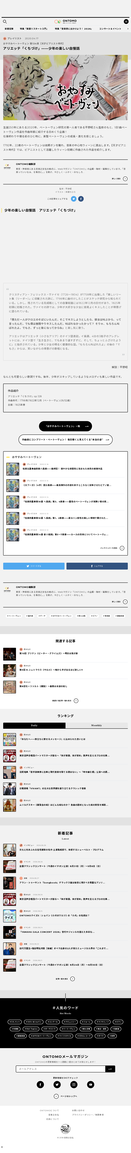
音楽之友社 (53, 1115)
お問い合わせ (78, 1110)
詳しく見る (116, 179)
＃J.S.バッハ (15, 1022)
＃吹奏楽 (15, 1029)
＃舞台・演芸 (101, 1029)
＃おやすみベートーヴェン (61, 616)
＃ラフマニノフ (103, 1022)
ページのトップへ (69, 1096)
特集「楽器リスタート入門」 (34, 28)
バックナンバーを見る (109, 548)
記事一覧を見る (62, 979)
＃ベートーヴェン (14, 616)
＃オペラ (100, 1036)
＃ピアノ (94, 616)
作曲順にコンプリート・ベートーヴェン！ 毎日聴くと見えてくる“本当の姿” (62, 439)
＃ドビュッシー (70, 1022)
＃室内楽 (29, 616)
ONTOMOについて (49, 1110)
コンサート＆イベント (110, 28)
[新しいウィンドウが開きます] (40, 1084)
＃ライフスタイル (64, 1036)
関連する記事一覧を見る (61, 701)
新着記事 (9, 28)
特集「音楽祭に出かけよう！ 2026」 (74, 28)
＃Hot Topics (31, 1029)
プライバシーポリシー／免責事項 (88, 1115)
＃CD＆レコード (84, 1036)
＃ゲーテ (42, 616)
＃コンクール (53, 1022)
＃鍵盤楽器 (119, 616)
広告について (52, 1119)
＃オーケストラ (49, 1029)
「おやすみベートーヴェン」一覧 (65, 426)
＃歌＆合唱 (81, 616)
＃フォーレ (86, 1022)
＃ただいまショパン (34, 1022)
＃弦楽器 (115, 1029)
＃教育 (112, 1036)
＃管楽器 (106, 616)
